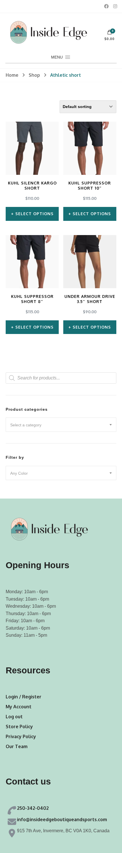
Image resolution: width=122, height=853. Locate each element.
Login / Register (23, 697)
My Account (18, 706)
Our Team (17, 746)
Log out (14, 716)
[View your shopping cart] (110, 33)
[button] (57, 57)
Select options (34, 213)
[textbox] (61, 425)
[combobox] (61, 425)
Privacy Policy (21, 736)
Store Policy (19, 726)
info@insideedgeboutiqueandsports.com (62, 819)
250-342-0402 (33, 808)
